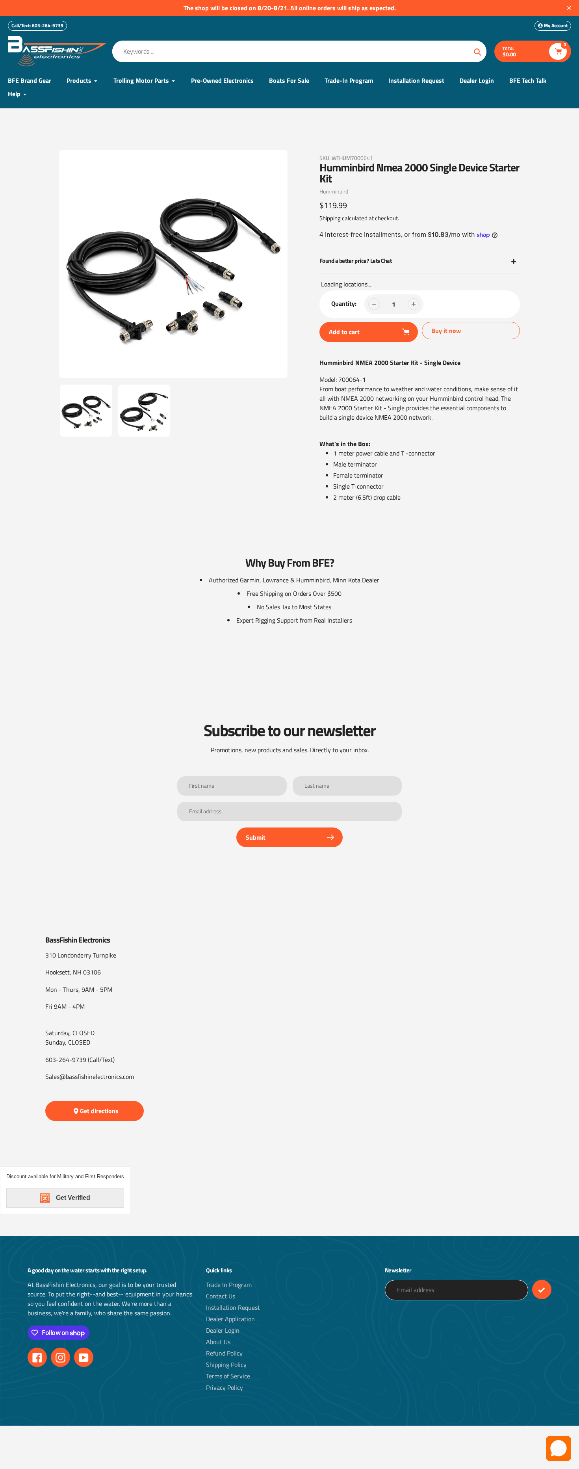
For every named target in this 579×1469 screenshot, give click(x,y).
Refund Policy (224, 1353)
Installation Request (233, 1307)
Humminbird (333, 191)
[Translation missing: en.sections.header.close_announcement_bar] (569, 8)
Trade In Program (229, 1284)
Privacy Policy (224, 1387)
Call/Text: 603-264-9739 (37, 25)
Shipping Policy (226, 1364)
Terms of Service (228, 1376)
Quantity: (343, 303)
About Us (218, 1341)
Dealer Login (222, 1330)
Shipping (330, 218)
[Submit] (541, 1289)
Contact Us (220, 1296)
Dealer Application (230, 1319)
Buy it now (446, 330)
